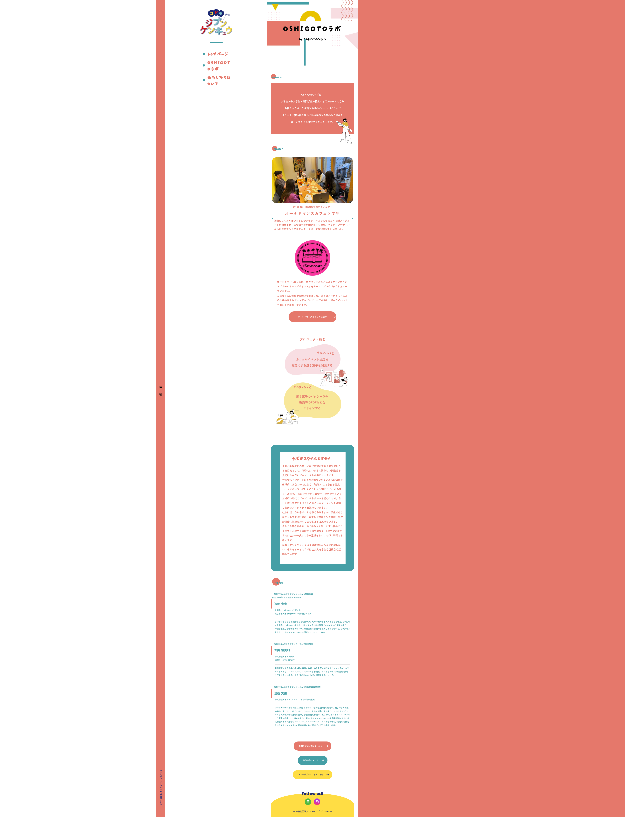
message (160, 387)
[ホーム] (216, 22)
